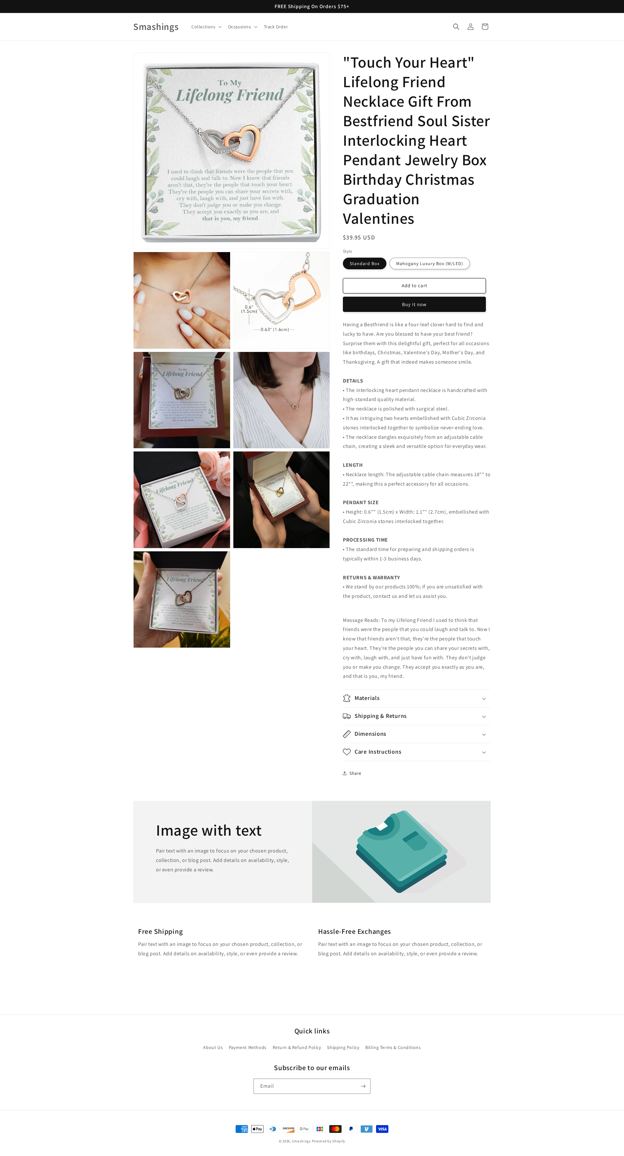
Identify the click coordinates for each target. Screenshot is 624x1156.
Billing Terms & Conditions (393, 1047)
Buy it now (414, 304)
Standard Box (365, 263)
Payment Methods (247, 1047)
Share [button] (355, 773)
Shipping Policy (343, 1047)
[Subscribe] (363, 1086)
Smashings (301, 1141)
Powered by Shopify (328, 1141)
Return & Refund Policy (297, 1047)
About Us (213, 1047)
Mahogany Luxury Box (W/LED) (429, 263)
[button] (206, 27)
